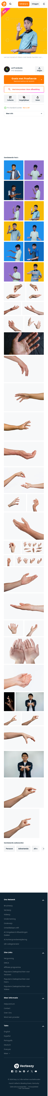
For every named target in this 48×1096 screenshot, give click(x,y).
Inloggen (35, 4)
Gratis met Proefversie (24, 79)
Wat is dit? (26, 108)
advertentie (23, 1090)
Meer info (9, 113)
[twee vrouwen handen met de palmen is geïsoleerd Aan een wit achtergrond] (23, 885)
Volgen (39, 71)
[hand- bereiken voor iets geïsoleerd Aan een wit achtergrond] (23, 555)
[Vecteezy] (3, 3)
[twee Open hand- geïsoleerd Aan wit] (23, 858)
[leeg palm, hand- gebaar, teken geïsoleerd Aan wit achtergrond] (23, 797)
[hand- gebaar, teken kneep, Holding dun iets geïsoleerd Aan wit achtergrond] (12, 723)
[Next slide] (38, 1090)
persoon (9, 1090)
